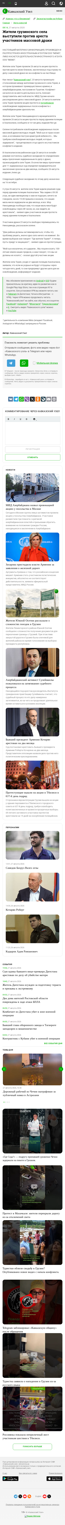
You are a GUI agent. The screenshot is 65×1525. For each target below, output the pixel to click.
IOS (47, 281)
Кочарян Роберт (15, 909)
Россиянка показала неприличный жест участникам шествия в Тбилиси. (26, 1436)
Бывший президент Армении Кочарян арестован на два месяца (28, 741)
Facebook (11, 304)
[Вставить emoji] (34, 419)
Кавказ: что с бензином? (17, 18)
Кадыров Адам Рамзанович (21, 951)
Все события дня (53, 1043)
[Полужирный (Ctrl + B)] (8, 419)
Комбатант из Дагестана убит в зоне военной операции (29, 1013)
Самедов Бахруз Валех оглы (22, 868)
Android (40, 281)
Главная (6, 23)
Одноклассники (50, 304)
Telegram (12, 294)
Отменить (32, 457)
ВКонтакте (35, 304)
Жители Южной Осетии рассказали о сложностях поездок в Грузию (28, 622)
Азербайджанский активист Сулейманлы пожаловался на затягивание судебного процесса (30, 683)
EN (9, 3)
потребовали (47, 103)
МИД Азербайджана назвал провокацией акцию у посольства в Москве (30, 506)
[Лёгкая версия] (16, 3)
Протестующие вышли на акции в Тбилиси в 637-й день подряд (32, 794)
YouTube (12, 310)
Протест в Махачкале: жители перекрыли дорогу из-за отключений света (31, 1215)
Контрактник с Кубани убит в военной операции (31, 1038)
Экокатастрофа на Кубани (49, 18)
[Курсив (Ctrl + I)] (14, 419)
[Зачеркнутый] (26, 419)
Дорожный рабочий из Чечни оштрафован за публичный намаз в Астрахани (29, 1093)
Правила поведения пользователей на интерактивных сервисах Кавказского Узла (32, 1506)
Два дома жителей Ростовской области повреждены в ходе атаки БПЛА (25, 1000)
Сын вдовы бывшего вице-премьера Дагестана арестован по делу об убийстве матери (30, 973)
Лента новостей (20, 23)
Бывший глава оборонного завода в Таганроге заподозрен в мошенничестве (29, 1026)
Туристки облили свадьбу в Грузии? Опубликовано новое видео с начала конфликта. (31, 1270)
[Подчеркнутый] (20, 419)
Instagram (22, 304)
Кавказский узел (22, 79)
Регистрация (33, 449)
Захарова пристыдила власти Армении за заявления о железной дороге (30, 566)
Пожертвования (55, 1473)
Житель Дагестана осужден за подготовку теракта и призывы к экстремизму (32, 986)
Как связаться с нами (28, 1473)
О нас (5, 1473)
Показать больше (32, 1446)
